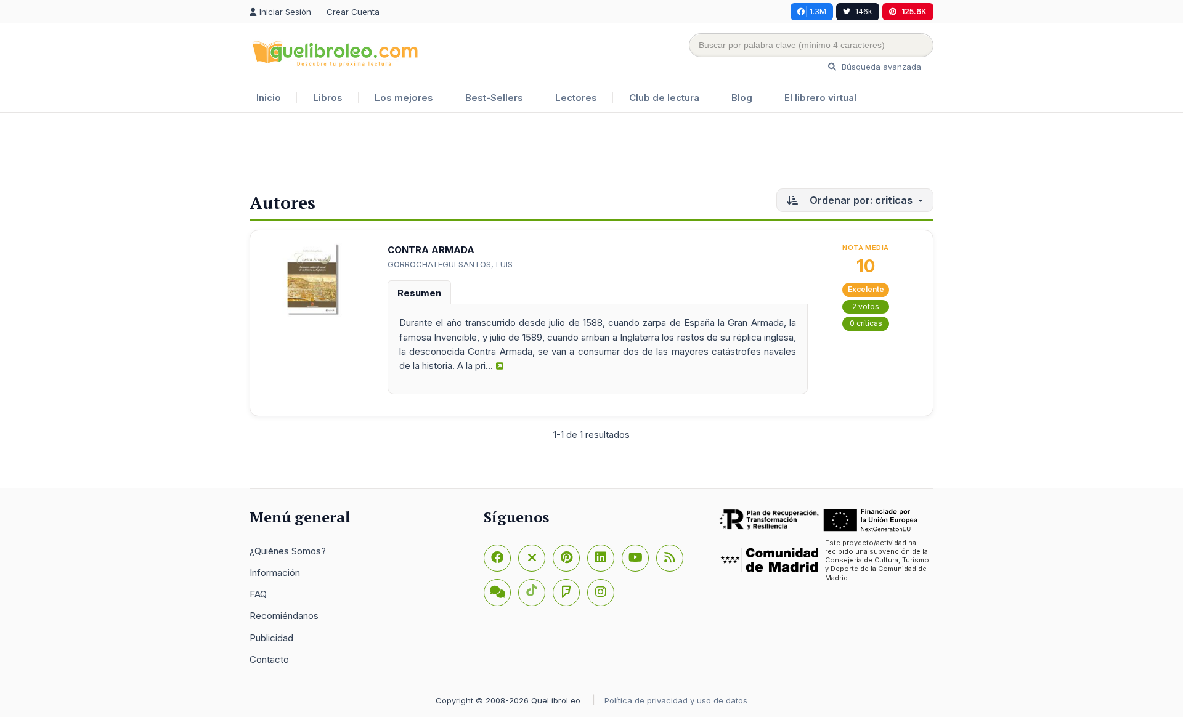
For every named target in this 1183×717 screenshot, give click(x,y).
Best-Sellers (494, 97)
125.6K (914, 11)
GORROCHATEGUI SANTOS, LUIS (450, 264)
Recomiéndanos (284, 616)
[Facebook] (497, 558)
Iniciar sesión (286, 12)
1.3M (818, 11)
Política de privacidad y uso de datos (675, 700)
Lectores (576, 97)
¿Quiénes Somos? (288, 551)
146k (863, 11)
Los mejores (404, 97)
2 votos (865, 306)
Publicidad (271, 638)
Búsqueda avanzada (880, 66)
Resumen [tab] (419, 293)
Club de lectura (664, 97)
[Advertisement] (591, 153)
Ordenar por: (860, 200)
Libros (328, 97)
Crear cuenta (353, 12)
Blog (741, 97)
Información (275, 572)
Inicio (268, 97)
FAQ (258, 594)
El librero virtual (820, 97)
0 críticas (866, 323)
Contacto (269, 659)
